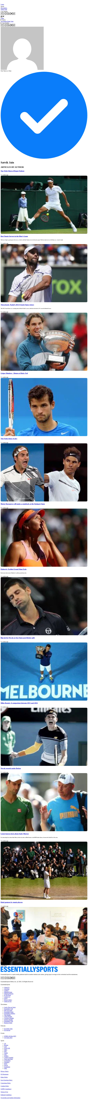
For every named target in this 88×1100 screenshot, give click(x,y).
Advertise (6, 989)
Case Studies (5, 23)
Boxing (6, 1045)
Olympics (6, 1062)
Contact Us (7, 997)
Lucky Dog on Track (10, 1007)
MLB (5, 1064)
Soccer (6, 1065)
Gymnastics (7, 1060)
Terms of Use (7, 1001)
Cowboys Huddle (9, 1018)
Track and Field (8, 1059)
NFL (5, 1051)
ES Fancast (7, 1030)
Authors (6, 990)
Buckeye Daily (8, 1023)
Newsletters (4, 8)
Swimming (7, 1067)
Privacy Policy (8, 1000)
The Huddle (7, 1015)
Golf (5, 1046)
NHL (5, 1068)
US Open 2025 (8, 1037)
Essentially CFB (8, 1021)
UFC (5, 1054)
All (5, 1043)
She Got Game (8, 1010)
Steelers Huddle (8, 1019)
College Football (8, 1057)
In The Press (7, 995)
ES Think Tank (8, 1028)
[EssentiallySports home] (29, 971)
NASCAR (7, 1048)
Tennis (6, 1053)
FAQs (5, 998)
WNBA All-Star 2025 (10, 1036)
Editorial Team (8, 992)
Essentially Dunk (8, 1012)
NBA (5, 1050)
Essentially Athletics (9, 1013)
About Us (6, 987)
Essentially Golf (8, 1009)
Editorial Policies (8, 993)
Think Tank (4, 9)
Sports (4, 20)
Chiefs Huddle (8, 1016)
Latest (2, 4)
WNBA (6, 1056)
